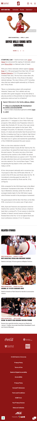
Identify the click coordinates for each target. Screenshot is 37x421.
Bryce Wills (8, 64)
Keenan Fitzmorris (7, 73)
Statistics (29, 10)
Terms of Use (18, 367)
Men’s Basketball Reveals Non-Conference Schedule (16, 258)
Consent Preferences (18, 388)
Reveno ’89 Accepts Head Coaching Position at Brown (16, 320)
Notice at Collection (18, 407)
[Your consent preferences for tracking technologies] (3, 418)
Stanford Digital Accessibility (19, 372)
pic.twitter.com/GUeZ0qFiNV (12, 107)
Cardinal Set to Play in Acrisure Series (12, 288)
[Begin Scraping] (34, 418)
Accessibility (19, 377)
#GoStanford (27, 106)
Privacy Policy (19, 362)
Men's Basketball (14, 37)
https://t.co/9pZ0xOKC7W (13, 106)
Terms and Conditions (18, 393)
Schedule (15, 10)
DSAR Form (18, 398)
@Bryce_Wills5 (29, 102)
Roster (22, 10)
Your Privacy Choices (18, 402)
